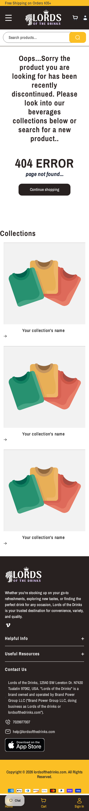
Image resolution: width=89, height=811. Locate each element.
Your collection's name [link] (43, 330)
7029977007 (21, 722)
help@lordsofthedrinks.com (34, 731)
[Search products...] (77, 37)
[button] (7, 18)
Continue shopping (44, 189)
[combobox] (44, 37)
